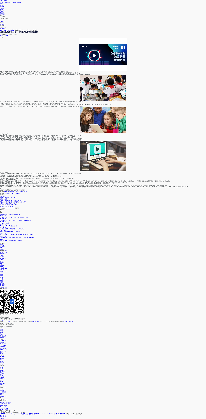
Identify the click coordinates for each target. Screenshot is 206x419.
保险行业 (2, 362)
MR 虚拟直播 (3, 341)
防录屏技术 (3, 351)
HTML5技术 (3, 345)
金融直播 (2, 267)
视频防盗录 (3, 255)
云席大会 (2, 374)
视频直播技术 (35, 322)
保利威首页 (9, 2)
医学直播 (2, 270)
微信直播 (2, 373)
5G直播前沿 (3, 392)
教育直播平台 (3, 268)
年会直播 (2, 376)
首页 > (1, 30)
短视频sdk (2, 346)
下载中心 (2, 383)
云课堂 (1, 272)
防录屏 (1, 261)
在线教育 (2, 286)
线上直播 (2, 278)
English (2, 418)
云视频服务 (3, 258)
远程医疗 (2, 364)
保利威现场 (3, 338)
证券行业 (2, 361)
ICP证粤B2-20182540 (5, 414)
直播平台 (2, 256)
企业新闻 (2, 390)
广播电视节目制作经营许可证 (57, 414)
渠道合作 (2, 395)
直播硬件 (2, 354)
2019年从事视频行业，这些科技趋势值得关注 (15, 191)
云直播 (1, 280)
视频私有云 (3, 335)
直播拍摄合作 (3, 396)
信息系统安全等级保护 (27, 414)
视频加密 (2, 275)
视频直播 (2, 283)
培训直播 (2, 368)
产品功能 (14, 2)
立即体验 (2, 320)
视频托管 (2, 262)
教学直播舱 (3, 336)
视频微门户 (3, 342)
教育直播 (2, 274)
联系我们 (2, 393)
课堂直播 (2, 253)
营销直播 (2, 370)
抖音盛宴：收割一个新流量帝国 (8, 203)
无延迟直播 (3, 2)
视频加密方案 (3, 349)
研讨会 (1, 333)
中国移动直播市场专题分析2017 (8, 206)
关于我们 (2, 389)
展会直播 (2, 371)
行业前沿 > (12, 30)
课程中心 (2, 384)
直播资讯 (2, 36)
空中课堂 (2, 277)
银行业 (1, 360)
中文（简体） (3, 417)
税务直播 (2, 377)
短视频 (6, 36)
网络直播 (2, 265)
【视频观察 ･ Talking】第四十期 (12, 193)
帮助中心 (19, 2)
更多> (6, 251)
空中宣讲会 (3, 379)
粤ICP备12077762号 (16, 414)
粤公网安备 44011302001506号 (42, 414)
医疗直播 (2, 284)
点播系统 (71, 322)
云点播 (1, 259)
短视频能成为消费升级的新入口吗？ (9, 205)
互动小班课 (3, 348)
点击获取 (22, 190)
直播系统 (65, 322)
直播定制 (2, 352)
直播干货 (2, 386)
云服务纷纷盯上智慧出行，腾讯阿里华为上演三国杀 (13, 202)
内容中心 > (6, 30)
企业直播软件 (3, 271)
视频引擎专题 (3, 196)
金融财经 (2, 358)
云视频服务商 (3, 287)
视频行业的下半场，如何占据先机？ (9, 197)
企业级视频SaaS (9, 322)
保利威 (1, 264)
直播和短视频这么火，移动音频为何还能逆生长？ (12, 200)
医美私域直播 (3, 199)
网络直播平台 (3, 252)
